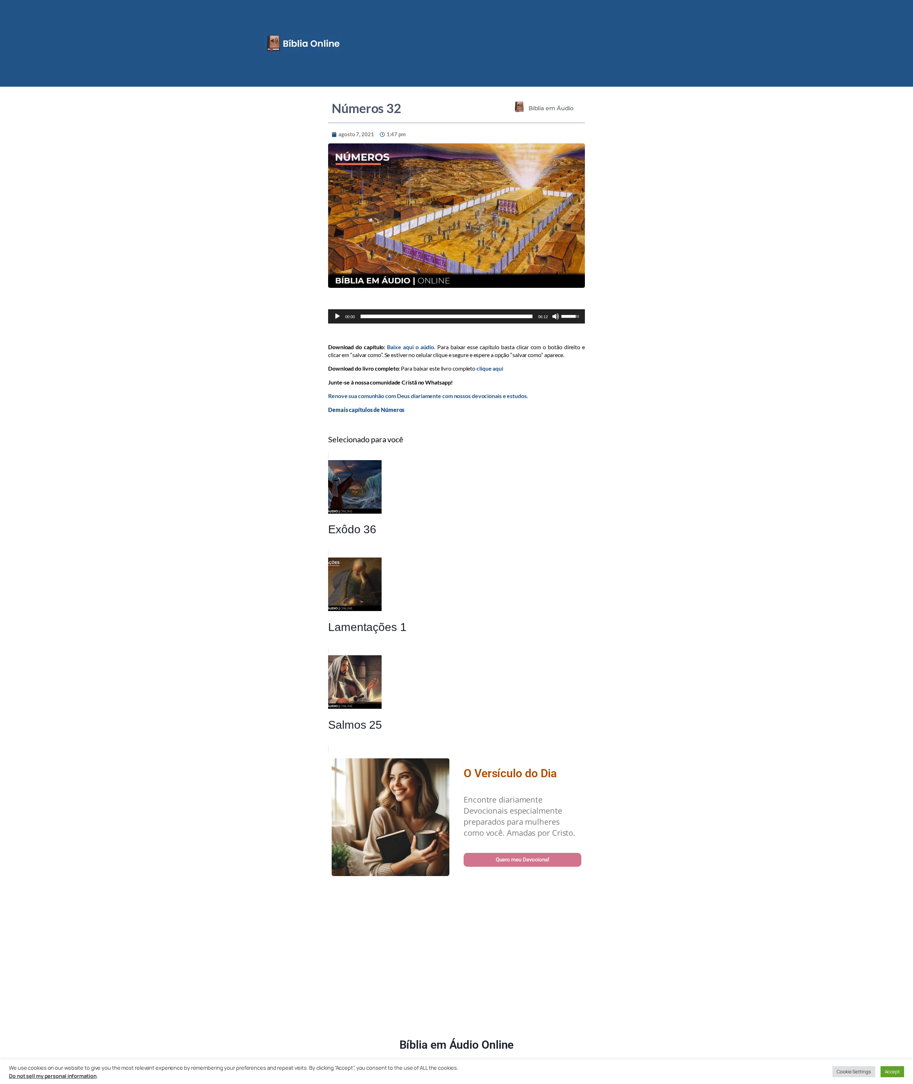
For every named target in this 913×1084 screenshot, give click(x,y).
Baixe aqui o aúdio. (411, 346)
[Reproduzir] (337, 316)
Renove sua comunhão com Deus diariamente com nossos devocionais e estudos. (428, 395)
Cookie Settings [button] (854, 1071)
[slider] (447, 316)
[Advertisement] (456, 958)
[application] (456, 316)
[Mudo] (555, 316)
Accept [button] (892, 1071)
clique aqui (489, 368)
